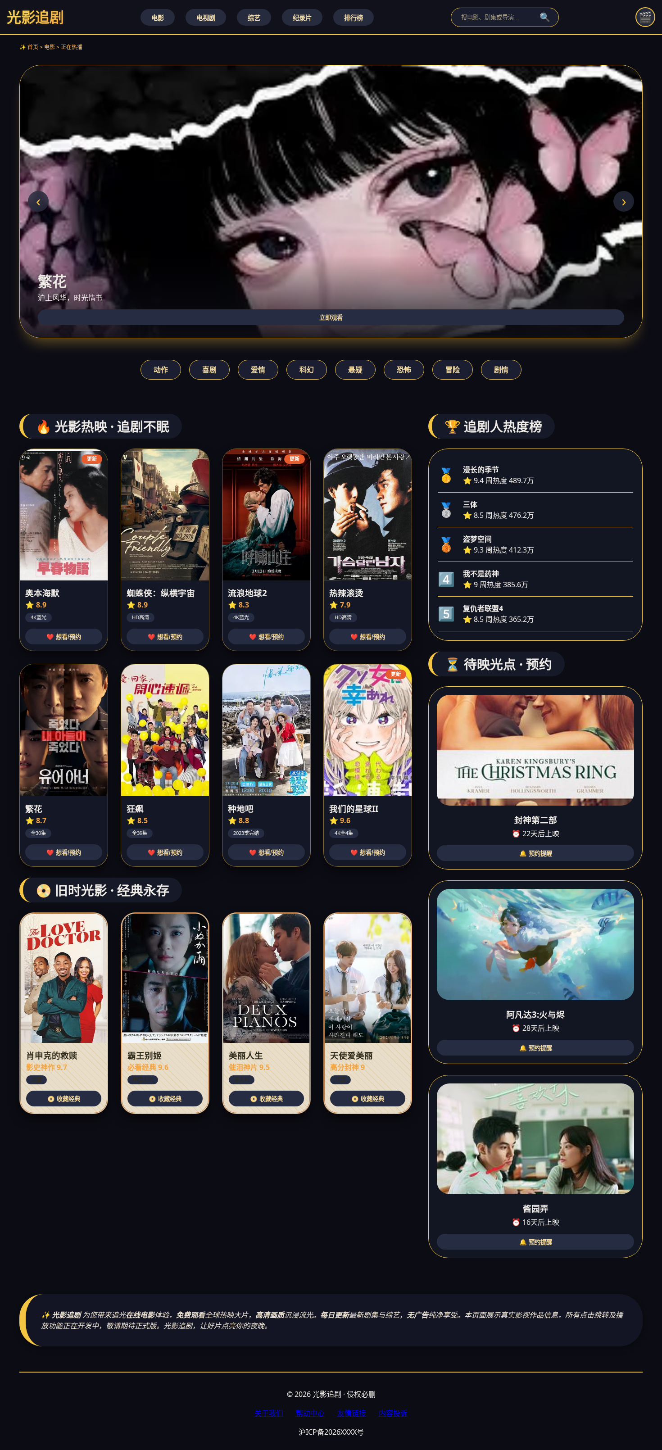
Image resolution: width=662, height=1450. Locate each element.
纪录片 (302, 18)
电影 (157, 18)
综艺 (254, 18)
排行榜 (353, 18)
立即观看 (331, 317)
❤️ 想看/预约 (63, 637)
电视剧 (205, 18)
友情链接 (351, 1413)
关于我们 (268, 1413)
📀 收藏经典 (63, 1099)
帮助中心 (310, 1413)
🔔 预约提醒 (535, 853)
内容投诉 (393, 1413)
